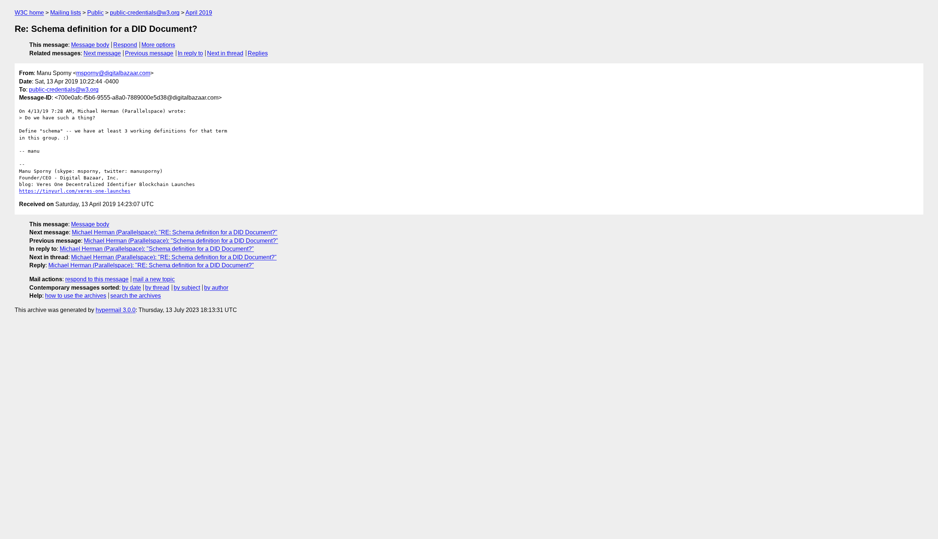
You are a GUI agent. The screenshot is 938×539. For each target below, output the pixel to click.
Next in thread (225, 53)
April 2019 (198, 13)
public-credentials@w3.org (145, 13)
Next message (102, 53)
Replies (258, 53)
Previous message (149, 53)
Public (95, 13)
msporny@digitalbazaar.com (113, 73)
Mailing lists (65, 13)
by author (216, 288)
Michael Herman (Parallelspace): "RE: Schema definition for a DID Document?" (174, 232)
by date (131, 288)
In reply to (190, 53)
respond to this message (97, 279)
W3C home (29, 13)
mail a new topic (154, 279)
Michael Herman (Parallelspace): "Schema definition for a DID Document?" (181, 241)
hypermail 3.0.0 (116, 310)
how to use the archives (75, 296)
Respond (125, 45)
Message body (90, 45)
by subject (187, 288)
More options (158, 45)
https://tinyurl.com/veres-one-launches (74, 191)
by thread (157, 288)
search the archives (135, 296)
